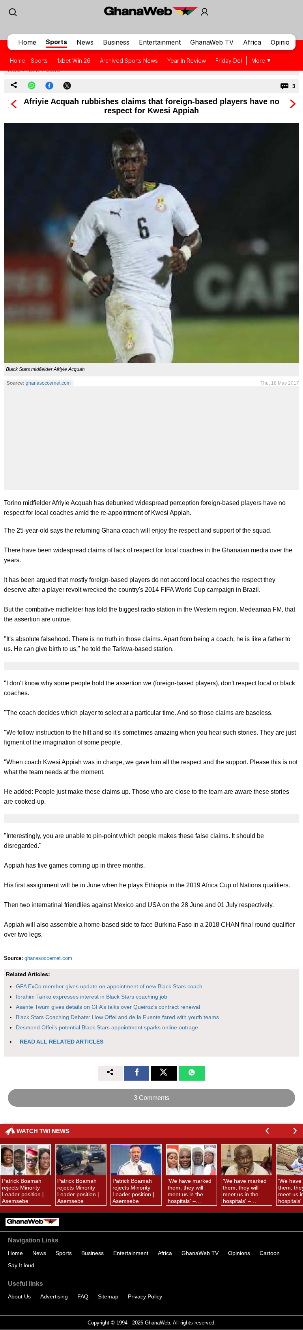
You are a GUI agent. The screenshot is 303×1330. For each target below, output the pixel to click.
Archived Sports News (129, 60)
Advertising (54, 1296)
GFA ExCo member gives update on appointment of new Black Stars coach (109, 986)
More (258, 60)
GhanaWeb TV (212, 42)
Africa (252, 42)
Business (116, 42)
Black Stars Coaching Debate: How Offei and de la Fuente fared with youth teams (117, 1017)
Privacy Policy (145, 1296)
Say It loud (21, 1265)
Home (27, 42)
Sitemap (108, 1296)
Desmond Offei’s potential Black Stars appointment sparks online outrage (107, 1027)
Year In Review (186, 60)
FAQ (82, 1296)
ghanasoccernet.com (48, 383)
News (85, 42)
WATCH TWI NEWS (43, 1131)
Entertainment (160, 42)
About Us (19, 1296)
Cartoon (270, 1253)
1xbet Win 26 (73, 60)
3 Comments (151, 1097)
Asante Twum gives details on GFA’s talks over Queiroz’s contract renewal (108, 1007)
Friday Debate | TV (240, 60)
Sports (56, 42)
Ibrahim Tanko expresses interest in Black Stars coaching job (91, 996)
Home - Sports (29, 60)
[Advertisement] (151, 438)
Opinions (284, 42)
